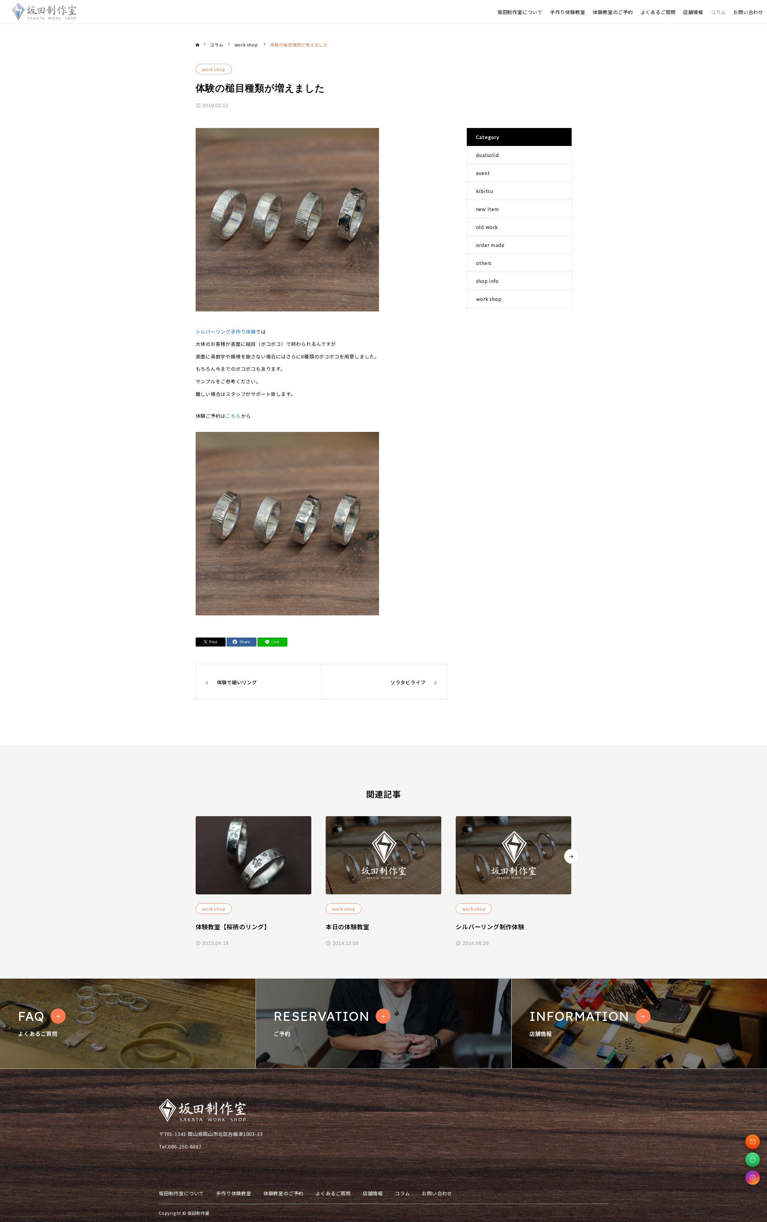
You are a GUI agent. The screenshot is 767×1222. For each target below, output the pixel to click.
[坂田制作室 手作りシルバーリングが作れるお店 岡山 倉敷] (44, 12)
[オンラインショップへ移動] (752, 1159)
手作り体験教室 (567, 12)
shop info (487, 280)
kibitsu (485, 191)
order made (490, 244)
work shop (213, 69)
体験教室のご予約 (613, 12)
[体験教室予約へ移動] (752, 1141)
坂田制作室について (520, 12)
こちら (233, 415)
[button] (571, 856)
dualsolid (487, 155)
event (483, 173)
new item (487, 209)
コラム (718, 12)
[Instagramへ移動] (752, 1177)
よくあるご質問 (658, 12)
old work (487, 226)
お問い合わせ (748, 12)
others (484, 262)
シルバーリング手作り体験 (226, 331)
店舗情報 (693, 12)
